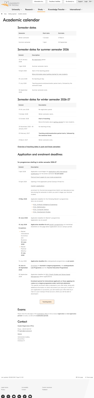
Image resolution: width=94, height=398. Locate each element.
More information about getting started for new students (50, 74)
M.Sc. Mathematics (39, 207)
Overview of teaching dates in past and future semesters (39, 147)
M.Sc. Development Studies (42, 212)
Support (80, 1)
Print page (80, 377)
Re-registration (36, 59)
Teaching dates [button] (47, 302)
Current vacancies (47, 387)
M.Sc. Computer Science (41, 209)
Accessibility (25, 387)
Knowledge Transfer (56, 10)
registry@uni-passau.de (25, 331)
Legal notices (4, 387)
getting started (58, 122)
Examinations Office (42, 313)
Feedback (44, 389)
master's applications (37, 186)
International (75, 10)
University (16, 10)
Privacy (3, 389)
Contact (24, 389)
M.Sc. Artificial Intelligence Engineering (45, 204)
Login (86, 1)
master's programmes (56, 224)
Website (20, 334)
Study (40, 10)
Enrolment (34, 265)
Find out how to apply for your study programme (46, 177)
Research (29, 10)
